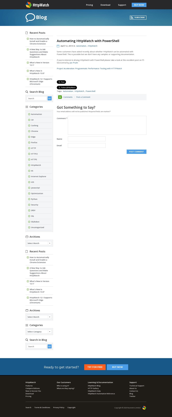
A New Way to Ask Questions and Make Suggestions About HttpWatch (39, 53)
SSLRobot (35, 222)
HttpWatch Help (94, 391)
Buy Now (117, 367)
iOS (32, 182)
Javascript (35, 188)
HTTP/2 (34, 154)
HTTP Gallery (93, 388)
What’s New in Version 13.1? (39, 63)
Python (34, 199)
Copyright (71, 407)
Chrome (34, 131)
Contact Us (133, 391)
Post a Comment (83, 97)
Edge (33, 137)
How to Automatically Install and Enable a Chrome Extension (39, 41)
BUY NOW (139, 5)
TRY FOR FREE (94, 367)
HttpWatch (92, 46)
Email (59, 145)
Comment (62, 118)
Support (122, 5)
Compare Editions (33, 388)
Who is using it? (63, 386)
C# (32, 120)
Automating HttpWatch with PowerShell (88, 40)
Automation (81, 46)
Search (28, 407)
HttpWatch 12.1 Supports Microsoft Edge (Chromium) (41, 81)
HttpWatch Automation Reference (101, 393)
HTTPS (34, 159)
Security (34, 205)
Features (29, 386)
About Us (133, 388)
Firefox (34, 142)
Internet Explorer (38, 176)
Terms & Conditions (42, 407)
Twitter (132, 396)
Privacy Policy (58, 407)
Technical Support (136, 386)
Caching (34, 125)
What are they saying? (66, 388)
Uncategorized (37, 227)
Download (105, 5)
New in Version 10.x (33, 391)
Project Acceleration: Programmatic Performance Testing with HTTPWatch (89, 68)
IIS (32, 171)
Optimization (37, 193)
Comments (68, 97)
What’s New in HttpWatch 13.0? (37, 72)
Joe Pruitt (74, 62)
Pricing (89, 5)
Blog (131, 393)
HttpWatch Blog (94, 386)
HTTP (33, 148)
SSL (32, 216)
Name (59, 139)
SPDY (33, 210)
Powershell (90, 91)
